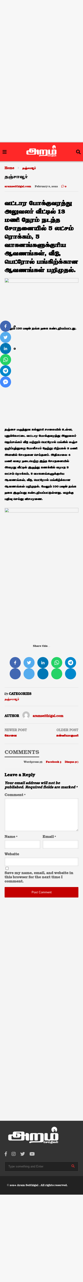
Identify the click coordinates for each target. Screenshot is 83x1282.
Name (11, 837)
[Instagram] (14, 1154)
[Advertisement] (41, 29)
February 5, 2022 (46, 186)
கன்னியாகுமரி (67, 735)
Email (49, 837)
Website (12, 854)
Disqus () (71, 762)
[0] (5, 326)
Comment (15, 795)
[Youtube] (32, 1154)
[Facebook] (6, 1154)
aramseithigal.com (18, 186)
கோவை (11, 735)
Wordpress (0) (33, 762)
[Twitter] (22, 1154)
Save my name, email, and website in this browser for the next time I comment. (39, 877)
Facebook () (54, 762)
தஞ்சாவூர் (12, 699)
